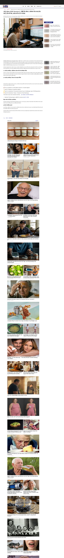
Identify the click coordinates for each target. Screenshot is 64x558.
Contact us (39, 6)
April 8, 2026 (26, 97)
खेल (34, 6)
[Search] (57, 6)
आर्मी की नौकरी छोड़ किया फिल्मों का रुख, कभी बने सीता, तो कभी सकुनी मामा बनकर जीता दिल (55, 77)
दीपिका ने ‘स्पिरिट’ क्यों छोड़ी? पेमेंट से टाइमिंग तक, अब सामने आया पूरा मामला (55, 26)
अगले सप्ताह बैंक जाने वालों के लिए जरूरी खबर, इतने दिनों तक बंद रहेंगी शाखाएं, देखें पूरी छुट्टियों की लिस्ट (55, 30)
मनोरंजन (28, 6)
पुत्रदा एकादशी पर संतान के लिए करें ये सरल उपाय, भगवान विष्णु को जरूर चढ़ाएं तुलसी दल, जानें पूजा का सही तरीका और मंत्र (55, 82)
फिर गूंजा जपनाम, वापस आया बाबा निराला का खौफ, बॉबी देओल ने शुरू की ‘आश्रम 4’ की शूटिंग (55, 45)
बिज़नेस (32, 6)
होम (23, 6)
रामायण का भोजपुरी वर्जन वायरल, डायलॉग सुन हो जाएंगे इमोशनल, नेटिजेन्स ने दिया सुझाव (55, 40)
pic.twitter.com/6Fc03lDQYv (27, 94)
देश (25, 6)
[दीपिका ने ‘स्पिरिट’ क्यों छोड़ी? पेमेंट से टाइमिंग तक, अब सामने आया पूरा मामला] (46, 26)
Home (5, 9)
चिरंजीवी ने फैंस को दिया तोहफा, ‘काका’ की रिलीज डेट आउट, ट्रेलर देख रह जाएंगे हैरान (55, 62)
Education (8, 9)
